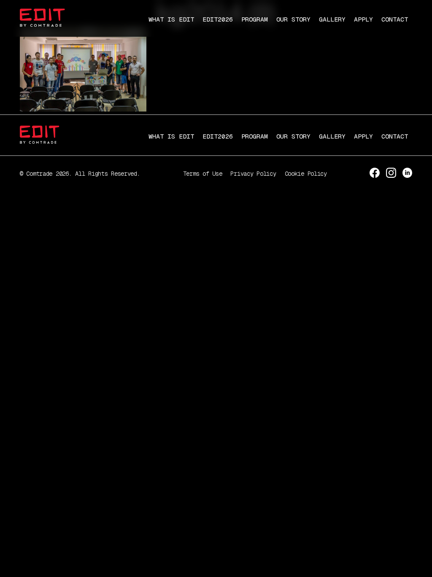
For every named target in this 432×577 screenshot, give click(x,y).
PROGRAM (254, 19)
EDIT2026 (217, 19)
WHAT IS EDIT (171, 19)
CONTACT (394, 19)
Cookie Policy (306, 173)
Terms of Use (202, 173)
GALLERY (332, 19)
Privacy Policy (253, 173)
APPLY (363, 19)
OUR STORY (293, 19)
